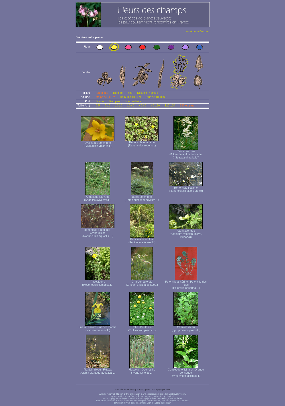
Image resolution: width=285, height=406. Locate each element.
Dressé (100, 101)
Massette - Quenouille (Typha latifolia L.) (142, 371)
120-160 (170, 105)
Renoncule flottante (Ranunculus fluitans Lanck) (186, 189)
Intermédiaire (133, 101)
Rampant (114, 101)
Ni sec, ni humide (147, 92)
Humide (118, 92)
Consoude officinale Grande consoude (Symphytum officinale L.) (186, 372)
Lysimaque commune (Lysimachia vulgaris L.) (97, 144)
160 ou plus (187, 105)
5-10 (107, 105)
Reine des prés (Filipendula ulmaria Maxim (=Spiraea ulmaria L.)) (185, 154)
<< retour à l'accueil (197, 31)
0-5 (98, 105)
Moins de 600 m (105, 97)
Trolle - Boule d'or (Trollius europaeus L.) (142, 329)
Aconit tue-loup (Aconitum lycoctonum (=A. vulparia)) (186, 234)
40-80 (142, 105)
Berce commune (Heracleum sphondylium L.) (142, 198)
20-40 (130, 105)
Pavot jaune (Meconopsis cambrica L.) (97, 283)
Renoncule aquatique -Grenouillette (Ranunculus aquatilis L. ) (97, 233)
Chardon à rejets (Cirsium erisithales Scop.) (142, 283)
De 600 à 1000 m (130, 97)
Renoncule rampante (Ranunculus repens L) (142, 144)
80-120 (155, 105)
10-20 (118, 105)
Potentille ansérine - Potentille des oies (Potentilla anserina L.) (186, 284)
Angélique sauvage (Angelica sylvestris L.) (97, 198)
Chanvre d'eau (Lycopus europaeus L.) (186, 329)
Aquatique (102, 92)
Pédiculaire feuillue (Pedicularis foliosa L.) (141, 241)
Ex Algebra (144, 390)
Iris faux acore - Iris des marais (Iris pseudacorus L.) (97, 329)
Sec (130, 92)
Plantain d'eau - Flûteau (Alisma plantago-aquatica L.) (98, 371)
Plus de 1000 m (155, 97)
